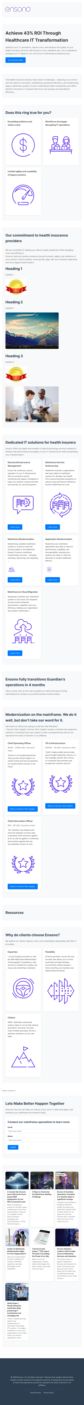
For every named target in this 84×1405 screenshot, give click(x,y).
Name (10, 1136)
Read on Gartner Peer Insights (22, 809)
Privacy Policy (49, 1393)
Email (10, 1127)
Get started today (15, 60)
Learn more (15, 527)
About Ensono (35, 1393)
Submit (13, 1147)
